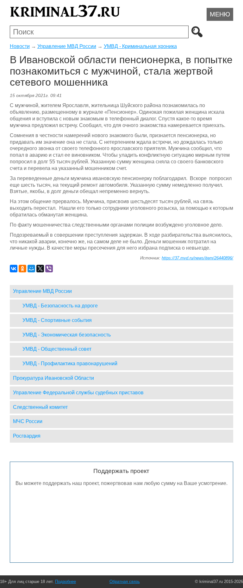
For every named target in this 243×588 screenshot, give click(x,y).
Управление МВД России (66, 46)
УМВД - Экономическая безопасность (66, 334)
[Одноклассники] (22, 268)
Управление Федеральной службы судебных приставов (78, 392)
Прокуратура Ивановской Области (53, 378)
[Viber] (49, 268)
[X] (40, 268)
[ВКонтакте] (13, 268)
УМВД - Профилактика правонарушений (69, 363)
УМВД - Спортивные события (57, 320)
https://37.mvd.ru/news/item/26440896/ (197, 258)
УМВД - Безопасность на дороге (60, 305)
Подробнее (65, 581)
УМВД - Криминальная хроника (140, 46)
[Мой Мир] (31, 268)
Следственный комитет (40, 407)
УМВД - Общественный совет (56, 349)
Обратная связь (124, 581)
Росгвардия (26, 436)
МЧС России (27, 421)
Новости (20, 46)
